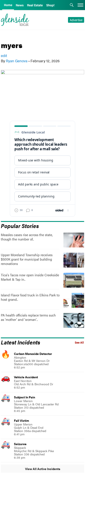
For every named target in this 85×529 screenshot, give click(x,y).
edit (4, 55)
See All (79, 342)
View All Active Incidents (42, 469)
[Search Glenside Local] (72, 5)
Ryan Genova (16, 60)
